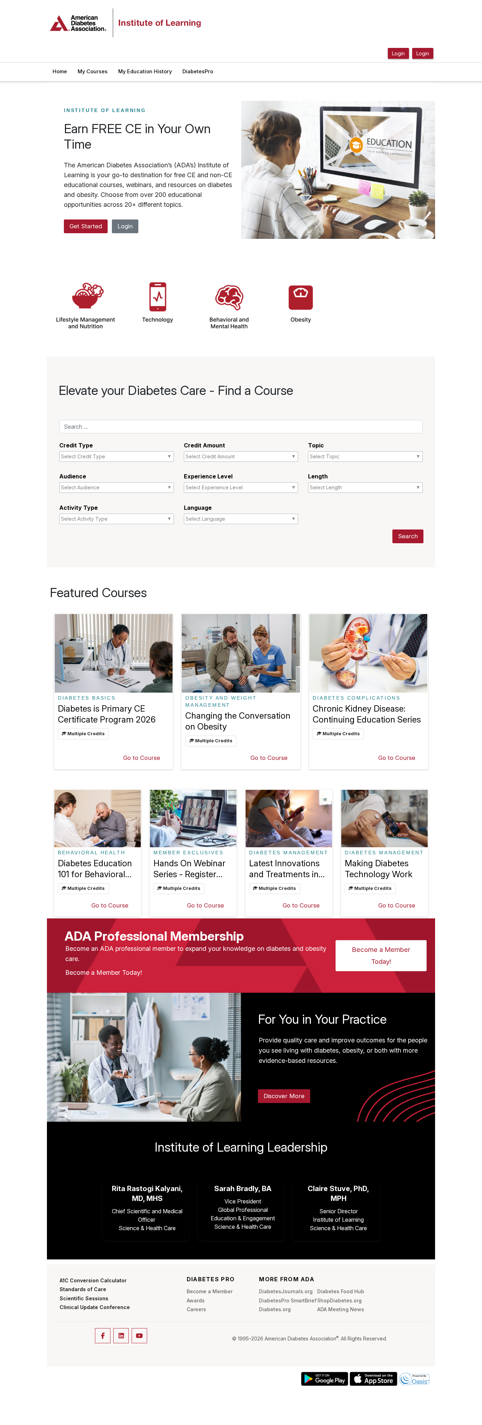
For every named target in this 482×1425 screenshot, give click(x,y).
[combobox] (99, 456)
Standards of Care (83, 1289)
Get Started (86, 226)
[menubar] (132, 72)
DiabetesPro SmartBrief (288, 1300)
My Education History (145, 71)
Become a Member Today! (381, 955)
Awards (196, 1300)
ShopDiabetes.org (339, 1300)
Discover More (284, 1095)
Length (318, 476)
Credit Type (76, 445)
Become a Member (210, 1291)
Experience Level (208, 476)
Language (198, 507)
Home (60, 71)
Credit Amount (204, 445)
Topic (316, 445)
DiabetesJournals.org (286, 1291)
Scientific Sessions (84, 1298)
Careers (196, 1309)
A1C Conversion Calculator (93, 1280)
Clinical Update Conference (95, 1307)
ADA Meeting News (340, 1309)
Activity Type (78, 507)
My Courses (93, 71)
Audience (72, 476)
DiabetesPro (197, 71)
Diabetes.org (275, 1309)
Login (125, 226)
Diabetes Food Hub (340, 1291)
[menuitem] (59, 72)
